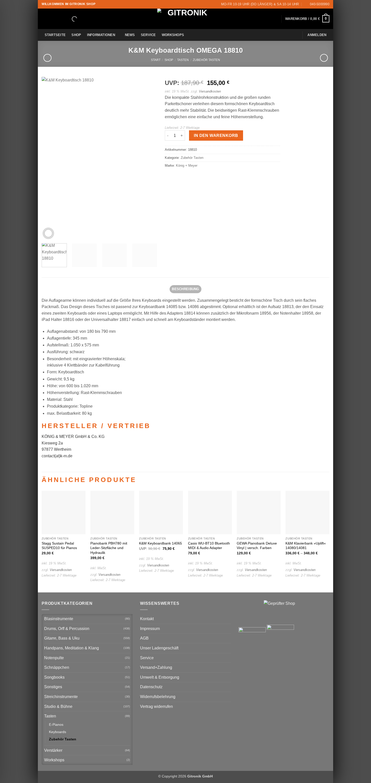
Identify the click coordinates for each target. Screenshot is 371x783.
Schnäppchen (56, 667)
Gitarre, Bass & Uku (62, 638)
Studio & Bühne (58, 706)
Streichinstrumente (61, 697)
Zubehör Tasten (206, 60)
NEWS (130, 35)
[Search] (70, 19)
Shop (76, 35)
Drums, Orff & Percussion (66, 628)
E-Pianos (56, 724)
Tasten (183, 60)
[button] (307, 19)
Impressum (150, 628)
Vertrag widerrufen (156, 706)
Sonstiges (53, 687)
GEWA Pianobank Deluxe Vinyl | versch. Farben (257, 545)
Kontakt (147, 619)
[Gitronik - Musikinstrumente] (185, 19)
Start (156, 60)
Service (148, 35)
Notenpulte (54, 658)
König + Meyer (186, 165)
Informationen (101, 35)
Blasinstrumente (58, 619)
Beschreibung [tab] (185, 289)
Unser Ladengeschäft (159, 648)
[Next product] (47, 58)
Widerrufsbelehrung (157, 697)
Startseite (55, 35)
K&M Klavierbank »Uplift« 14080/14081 (305, 545)
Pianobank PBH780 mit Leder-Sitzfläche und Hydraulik (108, 548)
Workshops (173, 35)
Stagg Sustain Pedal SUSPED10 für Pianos (59, 545)
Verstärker (53, 750)
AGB (144, 638)
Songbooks (54, 677)
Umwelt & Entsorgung (159, 677)
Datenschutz (151, 687)
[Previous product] (324, 58)
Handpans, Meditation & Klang (71, 648)
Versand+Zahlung (156, 667)
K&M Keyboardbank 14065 (160, 543)
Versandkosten (210, 91)
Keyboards (57, 732)
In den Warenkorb (216, 135)
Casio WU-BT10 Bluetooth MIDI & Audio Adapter (209, 545)
